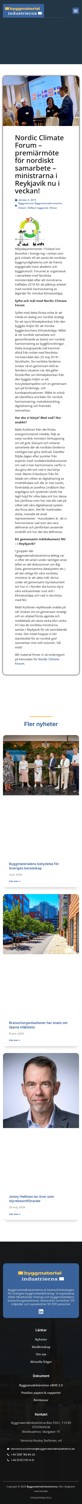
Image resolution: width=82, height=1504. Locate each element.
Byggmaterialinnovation (48, 203)
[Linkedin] (41, 1311)
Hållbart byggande (37, 207)
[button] (75, 11)
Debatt (22, 207)
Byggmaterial (25, 203)
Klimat (53, 207)
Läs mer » (14, 881)
